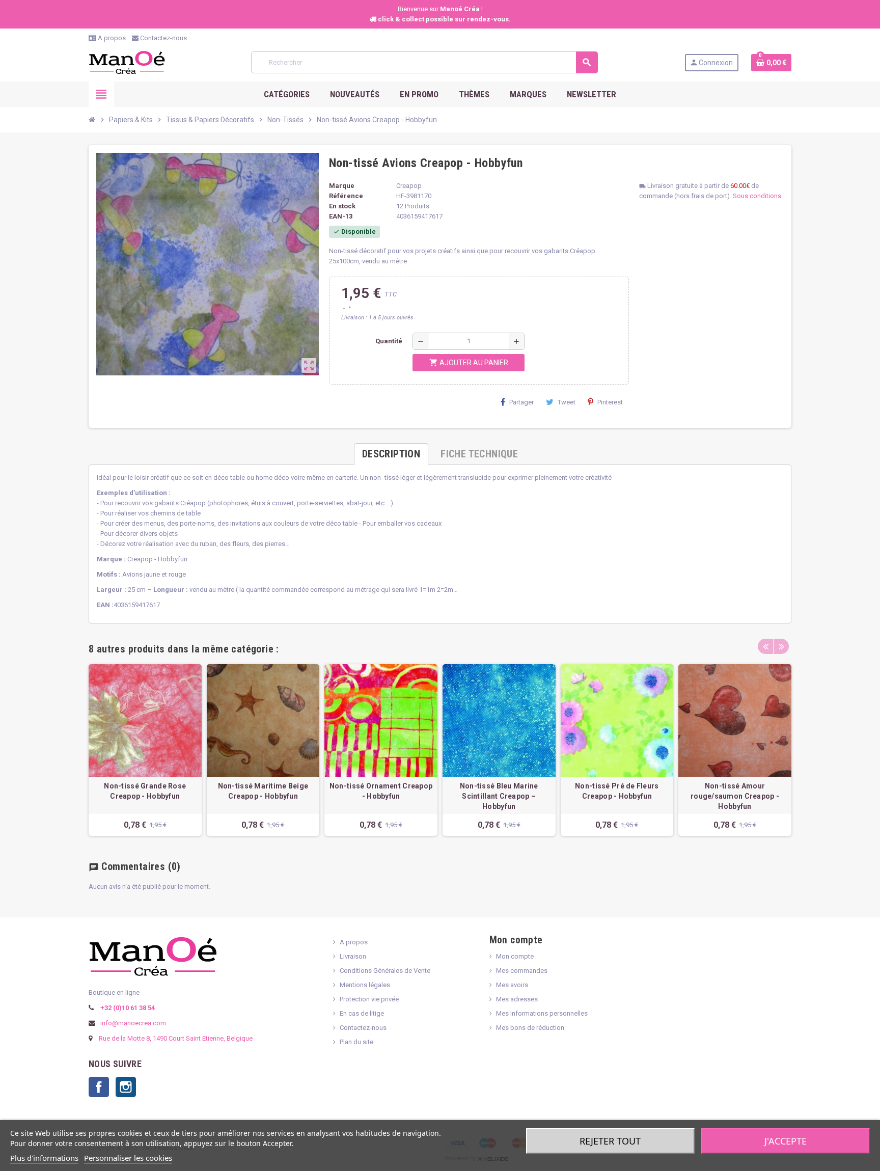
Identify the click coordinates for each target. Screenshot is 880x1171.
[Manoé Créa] (127, 62)
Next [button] (781, 646)
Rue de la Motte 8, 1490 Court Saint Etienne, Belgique (176, 1038)
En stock (342, 206)
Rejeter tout (610, 1141)
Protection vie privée (369, 999)
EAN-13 (340, 216)
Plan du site (356, 1042)
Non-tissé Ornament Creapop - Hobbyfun (380, 791)
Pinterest (610, 402)
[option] (145, 750)
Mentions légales (365, 985)
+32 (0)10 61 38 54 (127, 1008)
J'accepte (785, 1141)
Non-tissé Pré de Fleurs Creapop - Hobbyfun (616, 791)
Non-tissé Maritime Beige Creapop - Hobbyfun (263, 791)
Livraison (353, 956)
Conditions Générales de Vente (385, 970)
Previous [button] (765, 646)
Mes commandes (521, 970)
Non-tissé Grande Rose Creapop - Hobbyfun (145, 791)
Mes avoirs (512, 985)
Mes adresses (517, 999)
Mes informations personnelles (542, 1013)
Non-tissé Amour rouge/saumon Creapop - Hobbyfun (735, 796)
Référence (346, 196)
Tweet (566, 402)
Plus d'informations (44, 1158)
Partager (521, 402)
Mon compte (515, 956)
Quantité (388, 341)
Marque (341, 185)
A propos (111, 38)
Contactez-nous (163, 38)
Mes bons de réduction (530, 1027)
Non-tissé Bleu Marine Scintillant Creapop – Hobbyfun (499, 796)
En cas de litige (362, 1013)
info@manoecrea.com (132, 1023)
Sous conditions (757, 196)
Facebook (99, 1087)
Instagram (126, 1087)
